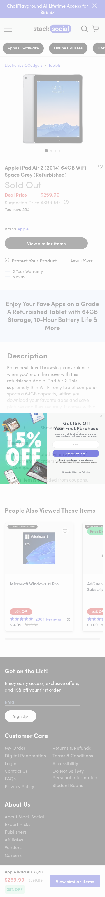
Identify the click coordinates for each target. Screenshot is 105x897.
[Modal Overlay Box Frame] (52, 448)
